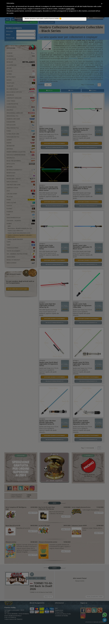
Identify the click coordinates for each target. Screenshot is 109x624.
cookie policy (70, 8)
